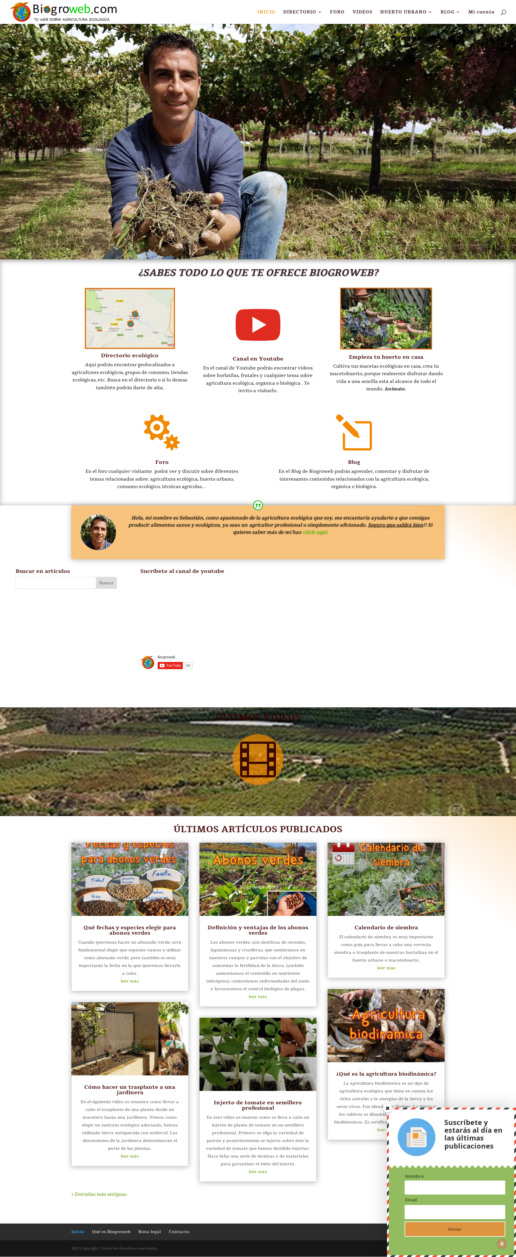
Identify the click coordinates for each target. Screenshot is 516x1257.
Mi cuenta (481, 12)
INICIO (266, 12)
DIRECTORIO (299, 12)
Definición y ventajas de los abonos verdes (258, 930)
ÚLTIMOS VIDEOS (258, 718)
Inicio (77, 1232)
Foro (162, 462)
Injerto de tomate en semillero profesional (258, 1105)
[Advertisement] (441, 623)
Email (411, 1200)
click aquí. (315, 532)
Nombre (414, 1176)
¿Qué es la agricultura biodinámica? (386, 1073)
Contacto (179, 1232)
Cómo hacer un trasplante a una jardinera (129, 1089)
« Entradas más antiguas (99, 1194)
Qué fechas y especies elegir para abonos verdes (130, 930)
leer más (130, 981)
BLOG (447, 12)
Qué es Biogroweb (111, 1232)
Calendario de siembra (386, 927)
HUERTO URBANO (403, 12)
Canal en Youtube (258, 358)
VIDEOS (362, 12)
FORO (337, 12)
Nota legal (149, 1232)
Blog (354, 462)
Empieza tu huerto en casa (386, 357)
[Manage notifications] (502, 1244)
